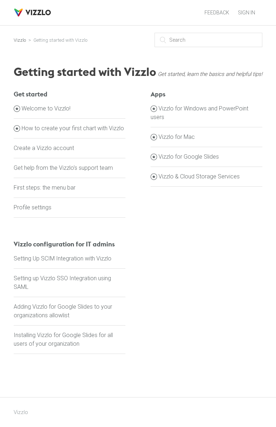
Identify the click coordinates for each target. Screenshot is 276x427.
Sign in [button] (246, 12)
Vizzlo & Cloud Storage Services (199, 176)
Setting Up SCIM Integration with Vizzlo (62, 258)
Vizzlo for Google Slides (188, 156)
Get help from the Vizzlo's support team (63, 167)
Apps (158, 94)
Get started (30, 94)
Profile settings (32, 207)
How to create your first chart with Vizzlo (73, 128)
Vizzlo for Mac (176, 136)
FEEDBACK (216, 12)
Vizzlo (20, 40)
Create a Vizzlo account (44, 148)
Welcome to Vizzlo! (46, 108)
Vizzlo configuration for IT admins (64, 244)
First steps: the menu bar (44, 187)
